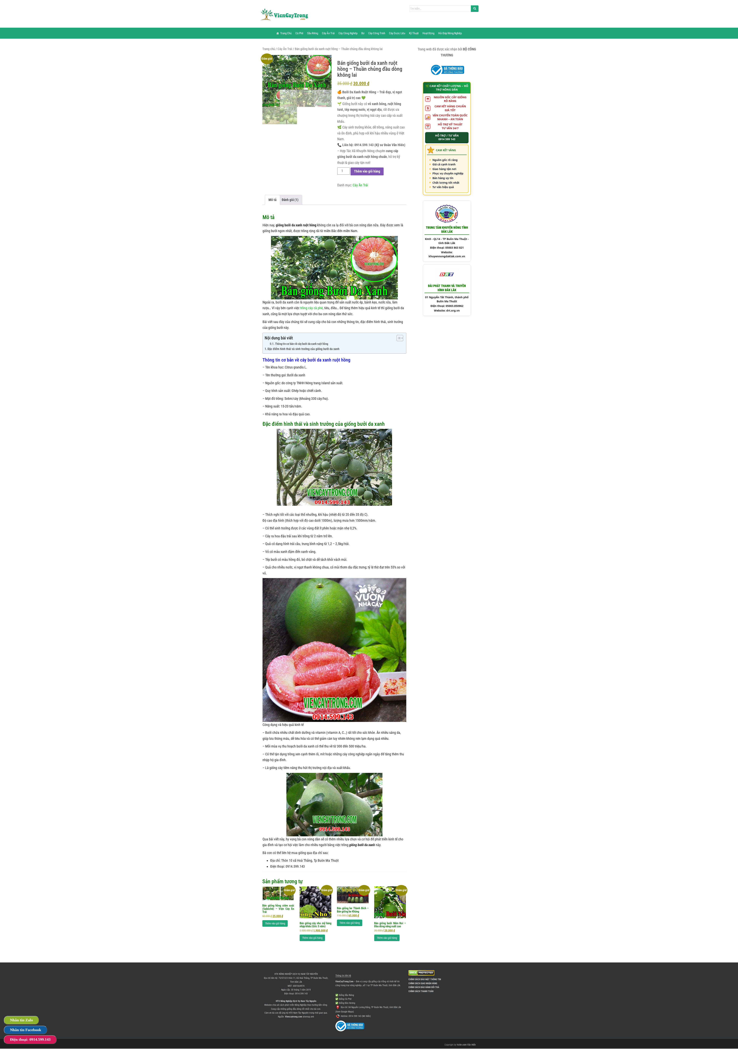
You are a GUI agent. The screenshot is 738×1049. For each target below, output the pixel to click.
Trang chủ (268, 49)
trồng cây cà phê (311, 308)
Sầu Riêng (312, 33)
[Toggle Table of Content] (398, 338)
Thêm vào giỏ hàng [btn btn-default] (275, 923)
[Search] (475, 8)
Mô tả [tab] (272, 200)
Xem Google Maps (344, 1011)
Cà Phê (299, 33)
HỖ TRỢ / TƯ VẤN (447, 137)
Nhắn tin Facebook (25, 1030)
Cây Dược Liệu (397, 33)
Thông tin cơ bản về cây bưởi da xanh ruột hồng (301, 344)
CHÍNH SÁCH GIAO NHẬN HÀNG (422, 983)
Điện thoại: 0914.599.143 (30, 1039)
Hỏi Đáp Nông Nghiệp (450, 33)
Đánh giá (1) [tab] (290, 200)
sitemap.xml (308, 1016)
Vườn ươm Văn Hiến (466, 1044)
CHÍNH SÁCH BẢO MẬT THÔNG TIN (424, 979)
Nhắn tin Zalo (21, 1020)
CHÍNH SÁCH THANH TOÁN (420, 991)
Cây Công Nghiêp (347, 33)
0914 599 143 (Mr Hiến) (360, 1016)
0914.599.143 (301, 993)
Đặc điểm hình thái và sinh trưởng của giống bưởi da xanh (303, 349)
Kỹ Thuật (414, 33)
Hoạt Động (428, 33)
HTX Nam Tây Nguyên (299, 1013)
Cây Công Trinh (376, 33)
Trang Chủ (286, 33)
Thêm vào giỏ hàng (367, 171)
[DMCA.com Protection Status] (421, 973)
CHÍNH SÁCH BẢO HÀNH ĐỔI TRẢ (423, 987)
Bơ (362, 33)
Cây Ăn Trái (328, 33)
